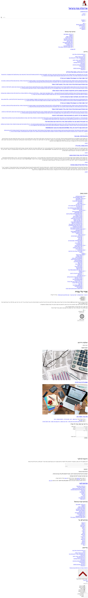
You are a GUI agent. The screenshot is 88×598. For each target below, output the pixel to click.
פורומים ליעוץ (82, 28)
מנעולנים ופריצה (79, 267)
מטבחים (80, 272)
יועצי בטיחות (79, 237)
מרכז (55, 419)
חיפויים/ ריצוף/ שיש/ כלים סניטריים (75, 225)
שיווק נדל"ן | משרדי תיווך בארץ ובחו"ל (74, 281)
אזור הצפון (75, 419)
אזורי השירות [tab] (82, 298)
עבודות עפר (80, 262)
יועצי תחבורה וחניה (78, 242)
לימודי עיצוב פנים (79, 230)
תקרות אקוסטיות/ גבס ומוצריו (76, 221)
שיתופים (83, 29)
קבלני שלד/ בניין (79, 206)
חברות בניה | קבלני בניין (68, 38)
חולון (84, 529)
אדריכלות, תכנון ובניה (80, 486)
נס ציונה (83, 542)
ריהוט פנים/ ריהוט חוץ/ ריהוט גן (76, 273)
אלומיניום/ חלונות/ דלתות (77, 217)
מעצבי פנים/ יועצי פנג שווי (77, 200)
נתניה (84, 535)
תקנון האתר (82, 498)
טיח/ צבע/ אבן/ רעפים (78, 220)
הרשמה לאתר (82, 491)
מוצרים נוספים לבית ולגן (77, 197)
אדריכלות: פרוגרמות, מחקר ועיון (78, 54)
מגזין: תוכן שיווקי (81, 497)
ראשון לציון (83, 526)
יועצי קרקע (80, 241)
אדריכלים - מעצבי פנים (68, 34)
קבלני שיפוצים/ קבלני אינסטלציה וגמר (75, 207)
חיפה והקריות (66, 419)
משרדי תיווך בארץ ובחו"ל (77, 282)
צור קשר (83, 14)
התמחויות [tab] (82, 299)
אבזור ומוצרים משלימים (68, 45)
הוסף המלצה (85, 345)
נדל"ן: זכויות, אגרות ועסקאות (79, 62)
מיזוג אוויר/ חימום (79, 248)
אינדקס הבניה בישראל (80, 24)
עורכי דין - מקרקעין (78, 278)
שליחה (86, 437)
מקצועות (71, 35)
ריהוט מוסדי (80, 274)
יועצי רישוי (80, 238)
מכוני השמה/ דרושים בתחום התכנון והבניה (74, 288)
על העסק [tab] (82, 297)
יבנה (84, 545)
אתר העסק (82, 312)
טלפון (74, 427)
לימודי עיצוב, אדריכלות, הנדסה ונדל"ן (65, 47)
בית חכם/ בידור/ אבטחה (77, 247)
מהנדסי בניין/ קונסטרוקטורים (76, 235)
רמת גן (83, 528)
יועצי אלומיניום (79, 244)
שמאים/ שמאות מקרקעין (77, 279)
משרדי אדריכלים (79, 199)
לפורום (86, 143)
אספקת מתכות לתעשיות (77, 209)
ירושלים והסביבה (60, 419)
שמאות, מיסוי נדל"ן (81, 487)
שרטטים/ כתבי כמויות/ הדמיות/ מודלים (74, 276)
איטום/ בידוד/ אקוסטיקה (77, 226)
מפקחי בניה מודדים (69, 37)
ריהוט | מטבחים (70, 44)
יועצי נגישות (80, 239)
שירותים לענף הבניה (69, 43)
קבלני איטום (79, 265)
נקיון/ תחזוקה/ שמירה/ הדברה (76, 259)
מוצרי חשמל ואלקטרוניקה (68, 42)
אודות (84, 13)
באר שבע (83, 539)
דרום (71, 419)
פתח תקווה (83, 525)
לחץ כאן (78, 479)
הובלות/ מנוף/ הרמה (78, 266)
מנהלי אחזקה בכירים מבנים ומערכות (78, 489)
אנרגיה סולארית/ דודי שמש (77, 223)
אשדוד (83, 533)
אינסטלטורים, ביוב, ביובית (77, 258)
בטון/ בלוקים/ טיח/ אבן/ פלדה (76, 218)
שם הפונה (73, 426)
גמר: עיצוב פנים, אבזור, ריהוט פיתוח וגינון (77, 57)
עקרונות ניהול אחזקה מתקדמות (79, 64)
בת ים (84, 540)
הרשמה (83, 21)
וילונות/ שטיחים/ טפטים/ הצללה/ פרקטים (74, 213)
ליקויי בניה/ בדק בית (78, 280)
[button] (86, 581)
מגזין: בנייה (83, 496)
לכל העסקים (72, 49)
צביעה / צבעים (79, 255)
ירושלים (83, 523)
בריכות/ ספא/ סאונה (78, 212)
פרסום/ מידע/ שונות (78, 286)
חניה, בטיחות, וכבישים (78, 219)
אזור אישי (83, 490)
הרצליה (83, 530)
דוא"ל (74, 429)
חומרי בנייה (83, 59)
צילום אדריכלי (82, 66)
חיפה (84, 532)
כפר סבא (83, 534)
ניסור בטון (80, 283)
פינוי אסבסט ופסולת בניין (77, 285)
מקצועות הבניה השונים (68, 40)
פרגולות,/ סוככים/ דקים (77, 216)
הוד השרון (83, 536)
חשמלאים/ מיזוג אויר (78, 260)
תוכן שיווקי (83, 69)
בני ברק (83, 537)
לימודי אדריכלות (79, 233)
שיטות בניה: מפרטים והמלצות (79, 68)
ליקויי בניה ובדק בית (81, 61)
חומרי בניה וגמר (70, 41)
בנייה (84, 55)
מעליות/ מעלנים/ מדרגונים (77, 211)
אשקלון (83, 541)
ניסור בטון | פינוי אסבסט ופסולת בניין (75, 269)
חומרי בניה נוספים (78, 214)
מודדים (81, 252)
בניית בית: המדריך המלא (80, 56)
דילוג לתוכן (85, 580)
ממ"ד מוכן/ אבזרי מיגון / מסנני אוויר (75, 224)
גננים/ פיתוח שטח (79, 257)
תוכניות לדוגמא (82, 25)
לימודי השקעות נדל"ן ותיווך (77, 232)
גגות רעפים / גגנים (78, 264)
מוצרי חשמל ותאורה (78, 246)
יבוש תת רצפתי (79, 268)
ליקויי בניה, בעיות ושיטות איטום (78, 488)
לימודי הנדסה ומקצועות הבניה (76, 231)
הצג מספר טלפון (81, 320)
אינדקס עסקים (80, 294)
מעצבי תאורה (79, 203)
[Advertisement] (44, 182)
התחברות (83, 20)
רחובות (83, 527)
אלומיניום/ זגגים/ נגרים (78, 261)
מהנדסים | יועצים (69, 36)
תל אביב (83, 522)
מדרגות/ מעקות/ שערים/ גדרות (76, 227)
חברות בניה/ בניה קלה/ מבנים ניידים (75, 205)
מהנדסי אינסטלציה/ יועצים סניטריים (75, 240)
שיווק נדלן (83, 67)
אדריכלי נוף (80, 202)
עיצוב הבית (83, 63)
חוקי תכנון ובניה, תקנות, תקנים (79, 60)
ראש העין (81, 420)
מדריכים (83, 26)
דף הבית (85, 294)
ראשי (84, 23)
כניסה (66, 478)
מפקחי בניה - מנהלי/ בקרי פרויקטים (75, 251)
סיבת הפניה (73, 436)
